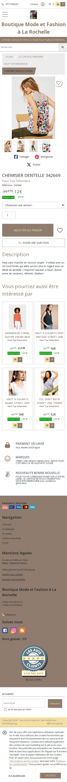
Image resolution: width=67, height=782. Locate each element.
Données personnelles (13, 579)
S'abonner (55, 703)
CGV (6, 542)
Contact (34, 4)
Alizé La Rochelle (12, 538)
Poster (36, 164)
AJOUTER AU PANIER (28, 230)
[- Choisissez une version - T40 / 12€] (33, 205)
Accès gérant (56, 723)
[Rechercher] (62, 47)
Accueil (9, 56)
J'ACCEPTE (51, 775)
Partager (24, 156)
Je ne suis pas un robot (19, 709)
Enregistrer (46, 156)
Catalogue (9, 529)
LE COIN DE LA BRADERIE (31, 56)
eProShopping (9, 723)
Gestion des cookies (12, 574)
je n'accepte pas (17, 775)
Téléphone (10, 614)
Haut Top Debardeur (16, 181)
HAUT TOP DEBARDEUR (16, 63)
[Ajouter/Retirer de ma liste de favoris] (59, 230)
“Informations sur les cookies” (24, 761)
